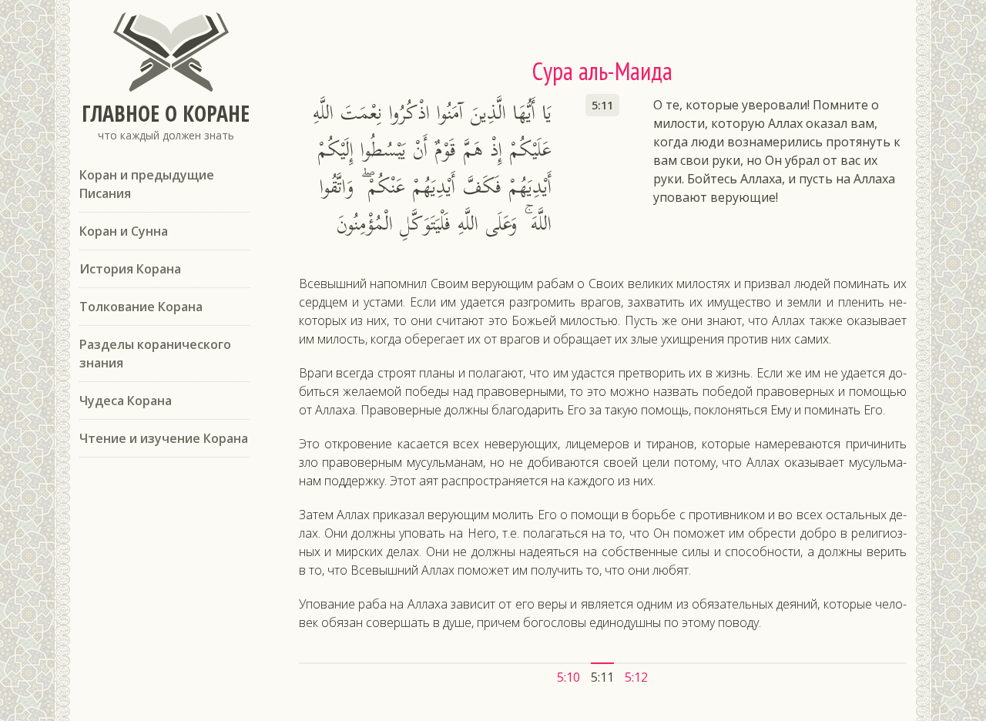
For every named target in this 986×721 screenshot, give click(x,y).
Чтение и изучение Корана (163, 438)
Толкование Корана (141, 306)
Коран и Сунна (123, 231)
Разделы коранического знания (155, 353)
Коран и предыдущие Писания (146, 184)
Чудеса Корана (125, 400)
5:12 (636, 677)
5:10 (568, 677)
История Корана (130, 268)
